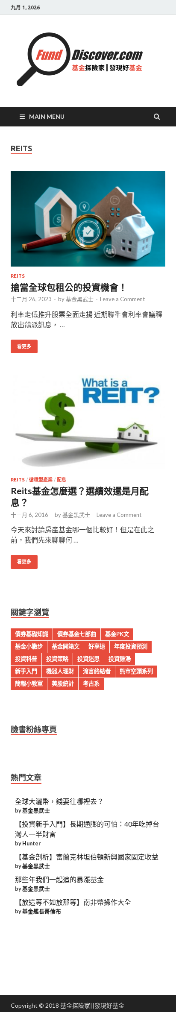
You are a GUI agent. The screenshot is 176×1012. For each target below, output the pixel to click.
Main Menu (47, 116)
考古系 (91, 683)
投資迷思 (88, 658)
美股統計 (63, 683)
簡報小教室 (29, 683)
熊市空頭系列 (136, 671)
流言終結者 (97, 671)
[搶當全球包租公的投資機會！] (88, 222)
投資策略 (57, 658)
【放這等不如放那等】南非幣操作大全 (73, 902)
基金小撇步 (29, 646)
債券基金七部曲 (76, 634)
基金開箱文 (65, 646)
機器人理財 (60, 671)
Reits (18, 276)
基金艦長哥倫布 (41, 911)
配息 (61, 479)
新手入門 (26, 671)
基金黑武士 (80, 299)
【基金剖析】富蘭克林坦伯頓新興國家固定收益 (86, 857)
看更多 (24, 346)
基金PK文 (117, 634)
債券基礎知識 (31, 634)
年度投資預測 (130, 646)
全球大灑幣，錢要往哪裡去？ (59, 801)
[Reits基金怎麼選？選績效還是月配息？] (88, 426)
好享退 (96, 646)
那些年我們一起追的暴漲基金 (59, 879)
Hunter (31, 843)
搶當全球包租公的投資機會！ (69, 287)
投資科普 (26, 658)
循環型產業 (41, 479)
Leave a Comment (122, 299)
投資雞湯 (120, 658)
